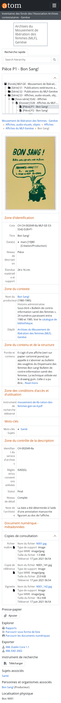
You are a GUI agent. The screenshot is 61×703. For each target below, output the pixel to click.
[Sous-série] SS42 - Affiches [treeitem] (31, 99)
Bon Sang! (23, 296)
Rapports (11, 628)
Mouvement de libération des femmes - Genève (30, 120)
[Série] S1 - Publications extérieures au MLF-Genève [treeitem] (34, 87)
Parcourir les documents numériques (28, 635)
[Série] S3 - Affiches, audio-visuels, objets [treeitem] (34, 95)
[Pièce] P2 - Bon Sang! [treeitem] (35, 110)
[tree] (30, 98)
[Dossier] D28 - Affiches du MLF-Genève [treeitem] (39, 103)
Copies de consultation (21, 536)
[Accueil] (13, 6)
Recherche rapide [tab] (15, 52)
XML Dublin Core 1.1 (17, 647)
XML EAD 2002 (14, 651)
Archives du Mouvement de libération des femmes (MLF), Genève (34, 333)
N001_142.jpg (44, 586)
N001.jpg (41, 543)
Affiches (48, 124)
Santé (24, 429)
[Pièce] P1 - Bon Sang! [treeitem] (35, 106)
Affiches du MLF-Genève (20, 128)
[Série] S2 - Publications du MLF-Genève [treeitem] (34, 91)
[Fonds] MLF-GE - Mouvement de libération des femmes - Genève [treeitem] (33, 84)
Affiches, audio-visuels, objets (23, 124)
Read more (31, 383)
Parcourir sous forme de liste (23, 632)
